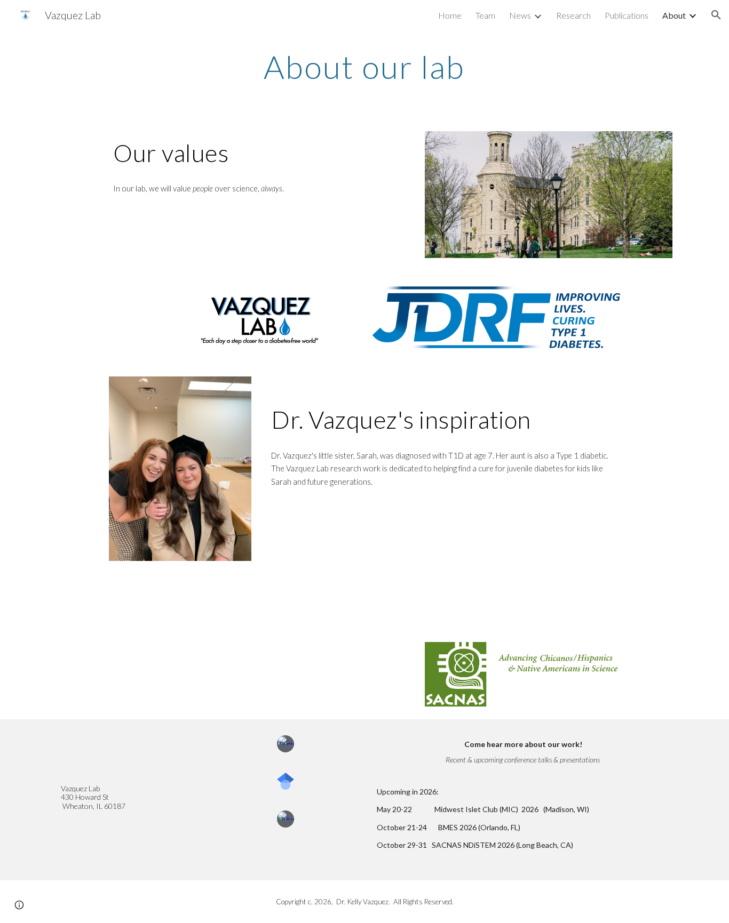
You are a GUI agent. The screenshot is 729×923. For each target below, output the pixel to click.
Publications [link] (626, 15)
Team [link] (485, 15)
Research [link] (573, 15)
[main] (364, 67)
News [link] (520, 15)
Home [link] (450, 15)
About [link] (674, 15)
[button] (716, 15)
